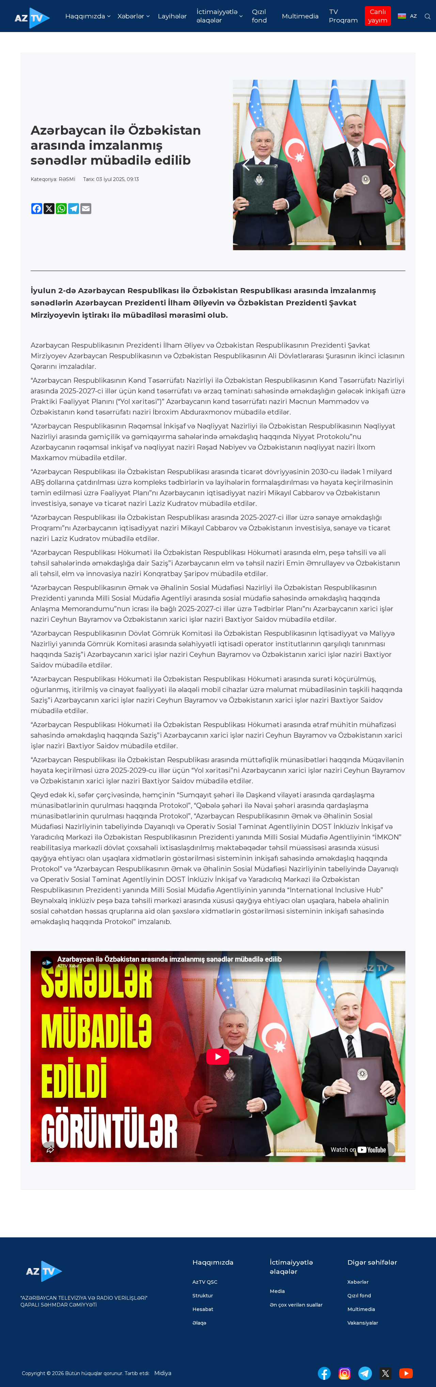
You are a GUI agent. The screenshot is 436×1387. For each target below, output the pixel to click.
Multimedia (300, 16)
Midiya (162, 1373)
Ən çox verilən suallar (296, 1305)
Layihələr (172, 16)
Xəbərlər (358, 1282)
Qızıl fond (259, 16)
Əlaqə (199, 1323)
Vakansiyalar (362, 1323)
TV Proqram (343, 16)
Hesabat (202, 1309)
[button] (87, 16)
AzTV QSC (204, 1282)
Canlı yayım (378, 16)
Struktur (202, 1296)
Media (277, 1291)
